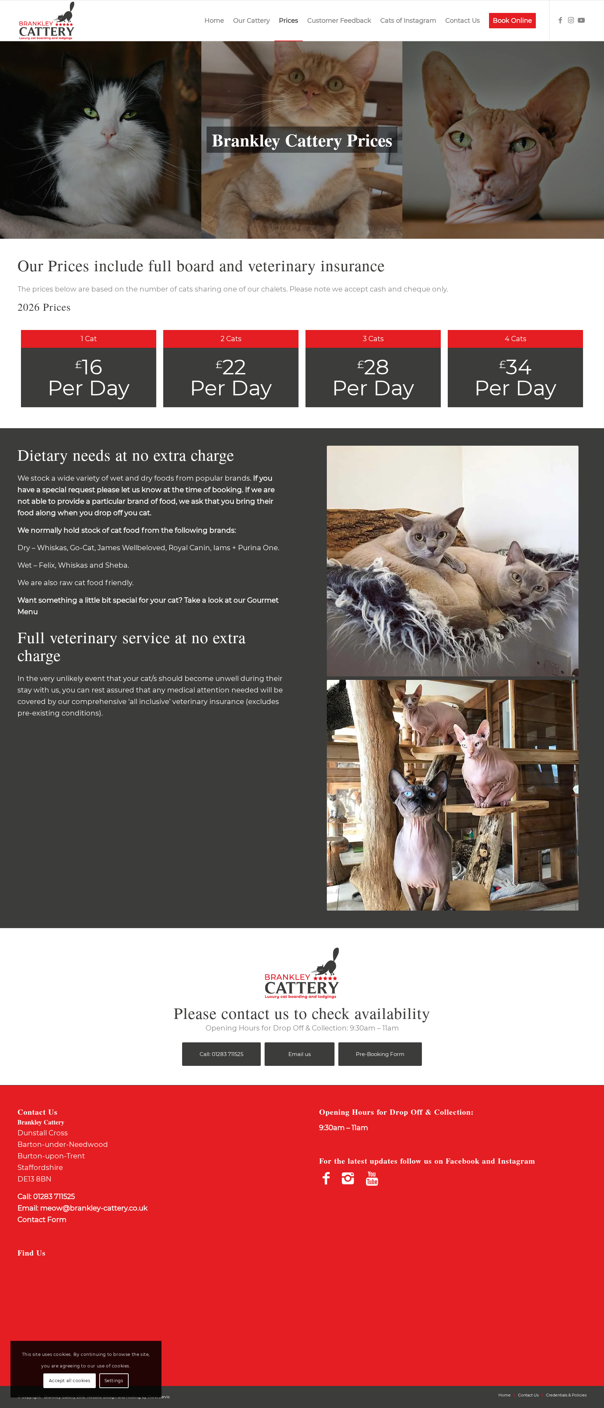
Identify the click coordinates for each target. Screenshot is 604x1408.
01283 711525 (54, 1196)
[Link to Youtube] (581, 20)
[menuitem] (214, 20)
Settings (114, 1380)
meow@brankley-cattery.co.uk (94, 1208)
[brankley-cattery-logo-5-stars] (46, 20)
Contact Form (41, 1219)
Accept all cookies (70, 1380)
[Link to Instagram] (571, 20)
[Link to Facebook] (560, 20)
